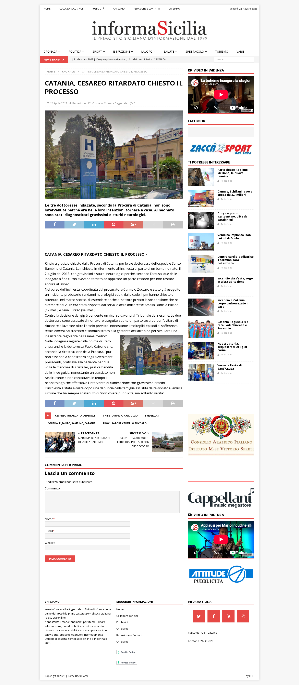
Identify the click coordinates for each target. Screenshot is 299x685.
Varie (240, 51)
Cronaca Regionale (115, 103)
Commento (52, 488)
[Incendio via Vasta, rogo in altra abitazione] (201, 285)
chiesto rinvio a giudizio (120, 415)
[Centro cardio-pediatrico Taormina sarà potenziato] (201, 264)
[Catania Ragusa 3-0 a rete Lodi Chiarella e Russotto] (201, 329)
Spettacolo (195, 51)
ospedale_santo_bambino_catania (71, 423)
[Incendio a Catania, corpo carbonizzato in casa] (201, 307)
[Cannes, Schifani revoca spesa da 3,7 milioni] (201, 198)
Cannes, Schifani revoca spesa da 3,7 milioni (234, 193)
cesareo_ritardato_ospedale (75, 415)
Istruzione (121, 51)
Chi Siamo (119, 8)
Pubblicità (98, 8)
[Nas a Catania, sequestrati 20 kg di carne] (201, 350)
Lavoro (147, 51)
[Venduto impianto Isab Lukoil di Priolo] (201, 242)
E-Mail (49, 531)
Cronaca (50, 51)
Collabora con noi (71, 8)
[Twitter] (199, 616)
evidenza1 (152, 415)
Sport (97, 51)
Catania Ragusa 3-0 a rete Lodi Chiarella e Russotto (233, 325)
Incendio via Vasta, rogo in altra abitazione (235, 280)
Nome (49, 519)
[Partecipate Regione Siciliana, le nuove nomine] (201, 177)
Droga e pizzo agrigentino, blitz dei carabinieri (232, 216)
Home (47, 8)
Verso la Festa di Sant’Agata (229, 366)
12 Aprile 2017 (58, 103)
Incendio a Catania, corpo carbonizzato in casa (233, 303)
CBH (251, 676)
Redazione (79, 103)
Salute (169, 51)
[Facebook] (213, 616)
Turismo (221, 51)
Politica (75, 51)
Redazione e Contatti (147, 8)
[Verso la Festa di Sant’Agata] (201, 372)
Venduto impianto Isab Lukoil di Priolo (234, 236)
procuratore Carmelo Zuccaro (125, 423)
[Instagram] (243, 616)
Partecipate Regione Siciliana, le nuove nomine (232, 173)
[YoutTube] (228, 616)
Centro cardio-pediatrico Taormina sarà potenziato (235, 260)
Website (50, 543)
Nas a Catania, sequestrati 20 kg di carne (232, 347)
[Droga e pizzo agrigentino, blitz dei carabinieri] (201, 220)
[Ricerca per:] (234, 59)
